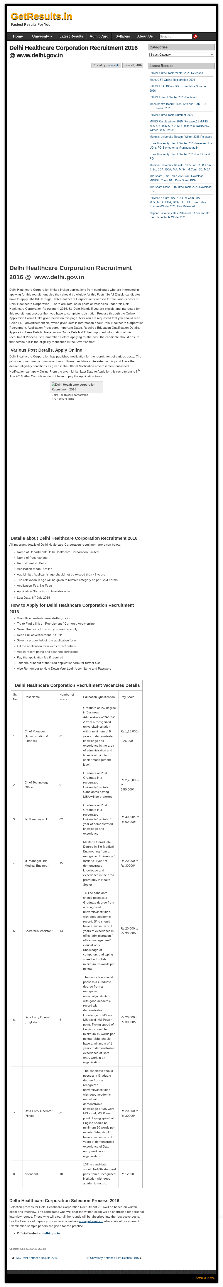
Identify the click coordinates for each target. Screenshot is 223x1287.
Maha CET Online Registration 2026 (172, 79)
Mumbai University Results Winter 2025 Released (181, 136)
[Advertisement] (76, 100)
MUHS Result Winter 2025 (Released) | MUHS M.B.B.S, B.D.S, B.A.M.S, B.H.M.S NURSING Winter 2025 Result (179, 126)
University (40, 36)
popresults (113, 65)
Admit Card (99, 36)
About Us (145, 36)
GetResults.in (41, 16)
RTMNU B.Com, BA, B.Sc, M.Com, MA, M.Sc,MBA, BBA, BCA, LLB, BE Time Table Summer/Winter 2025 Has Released (178, 202)
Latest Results (71, 36)
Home (18, 36)
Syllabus (123, 36)
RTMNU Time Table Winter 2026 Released (176, 73)
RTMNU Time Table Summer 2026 (171, 115)
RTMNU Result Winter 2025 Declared (173, 97)
